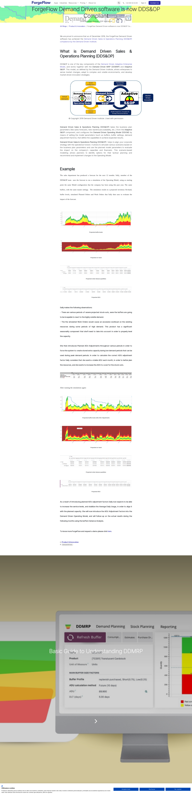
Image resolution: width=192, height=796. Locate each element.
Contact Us (154, 3)
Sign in (143, 3)
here (109, 531)
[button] (119, 3)
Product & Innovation (77, 26)
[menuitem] (56, 3)
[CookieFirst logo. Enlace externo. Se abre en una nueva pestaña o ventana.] (2, 786)
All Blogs (63, 26)
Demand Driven (67, 544)
